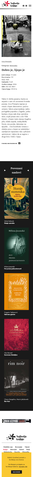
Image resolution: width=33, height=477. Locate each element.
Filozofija (25, 452)
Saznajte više (23, 467)
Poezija (17, 452)
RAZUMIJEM (16, 472)
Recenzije (18, 447)
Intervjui (13, 449)
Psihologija (8, 452)
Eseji (28, 449)
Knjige (5, 449)
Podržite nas (8, 447)
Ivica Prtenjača (7, 61)
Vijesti (27, 447)
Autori (21, 449)
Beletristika (13, 65)
